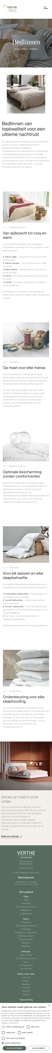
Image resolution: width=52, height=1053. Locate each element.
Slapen (24, 49)
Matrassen (26, 943)
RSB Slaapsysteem (26, 936)
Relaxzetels (26, 903)
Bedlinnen (33, 49)
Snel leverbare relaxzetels (26, 907)
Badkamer (26, 991)
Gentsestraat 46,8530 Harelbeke (26, 862)
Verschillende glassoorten (26, 958)
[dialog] (26, 1028)
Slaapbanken (26, 910)
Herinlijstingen (26, 968)
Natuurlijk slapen (26, 939)
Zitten (26, 896)
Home (17, 49)
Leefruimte (26, 977)
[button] (26, 1043)
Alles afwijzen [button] (38, 1048)
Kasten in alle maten (26, 974)
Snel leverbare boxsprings (26, 926)
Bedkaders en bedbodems (26, 932)
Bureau (26, 981)
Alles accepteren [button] (14, 1048)
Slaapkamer (26, 984)
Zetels (26, 900)
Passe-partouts (26, 955)
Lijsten (26, 962)
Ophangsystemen (26, 965)
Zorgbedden (26, 929)
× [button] (49, 1005)
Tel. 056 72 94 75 (26, 868)
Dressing (26, 987)
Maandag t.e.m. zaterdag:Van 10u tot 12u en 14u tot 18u (26, 883)
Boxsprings (26, 922)
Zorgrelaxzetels (26, 913)
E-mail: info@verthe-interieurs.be (26, 872)
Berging (26, 994)
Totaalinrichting (26, 1000)
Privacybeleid (13, 1023)
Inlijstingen (26, 951)
